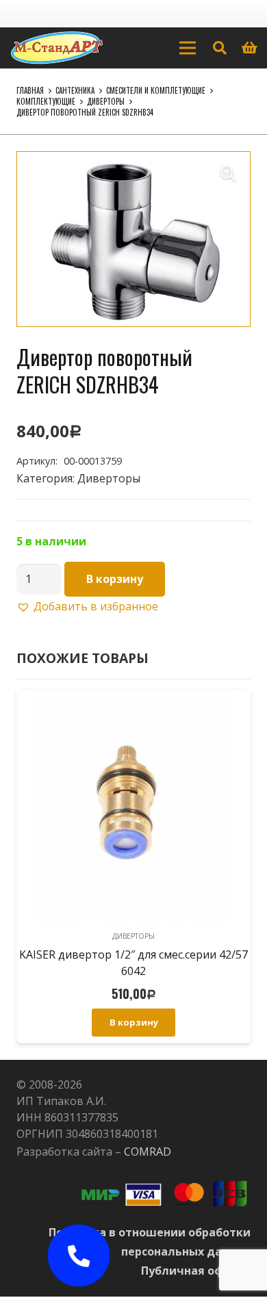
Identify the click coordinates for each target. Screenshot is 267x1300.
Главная (30, 90)
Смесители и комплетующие (155, 90)
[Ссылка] (57, 48)
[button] (228, 174)
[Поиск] (220, 47)
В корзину (114, 578)
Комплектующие (45, 101)
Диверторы (106, 101)
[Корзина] (250, 47)
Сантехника (74, 90)
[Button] (79, 1255)
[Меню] (187, 48)
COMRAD (147, 1151)
